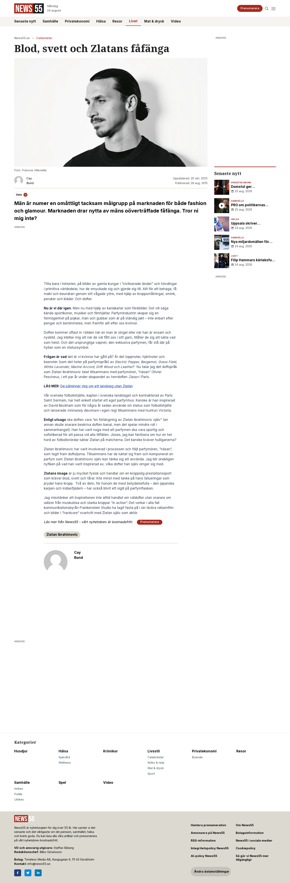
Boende (197, 757)
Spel (62, 783)
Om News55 (245, 825)
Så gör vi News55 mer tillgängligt (252, 857)
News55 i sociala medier (254, 840)
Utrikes (19, 799)
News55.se (22, 38)
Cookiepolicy (245, 848)
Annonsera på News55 (208, 833)
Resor (117, 21)
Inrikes (18, 788)
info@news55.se (38, 864)
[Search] (266, 8)
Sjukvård (64, 757)
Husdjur (21, 751)
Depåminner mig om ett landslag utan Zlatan (96, 386)
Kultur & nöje (156, 762)
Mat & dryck (154, 21)
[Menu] (273, 8)
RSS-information (203, 840)
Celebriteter (44, 38)
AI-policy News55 (204, 856)
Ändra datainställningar (211, 871)
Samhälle (50, 21)
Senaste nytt (25, 21)
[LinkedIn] (38, 872)
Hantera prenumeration (208, 825)
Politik (18, 794)
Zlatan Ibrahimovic (62, 535)
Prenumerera (249, 8)
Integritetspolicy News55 (210, 848)
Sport (151, 773)
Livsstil (154, 751)
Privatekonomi (77, 21)
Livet (133, 21)
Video (176, 21)
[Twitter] (27, 872)
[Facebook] (17, 872)
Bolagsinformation (250, 833)
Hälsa (101, 21)
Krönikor (110, 751)
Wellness (65, 762)
